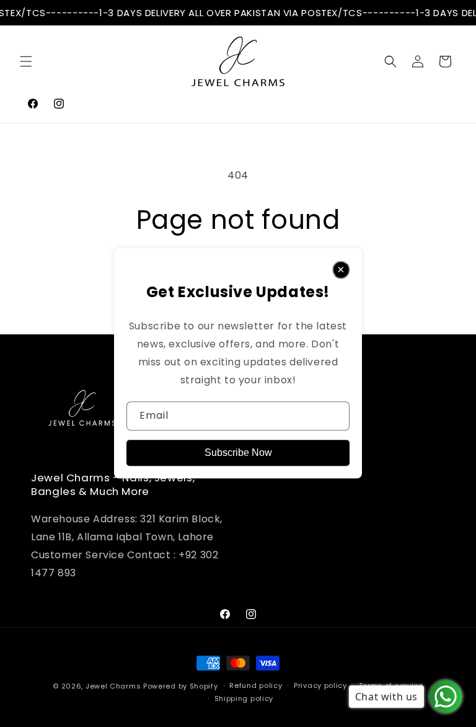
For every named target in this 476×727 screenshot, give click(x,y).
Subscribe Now (238, 453)
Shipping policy (244, 698)
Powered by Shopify (180, 686)
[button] (26, 61)
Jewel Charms (113, 686)
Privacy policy (320, 685)
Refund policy (255, 685)
